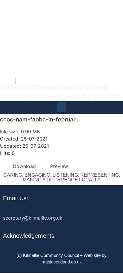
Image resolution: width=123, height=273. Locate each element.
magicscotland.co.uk (61, 261)
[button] (61, 107)
